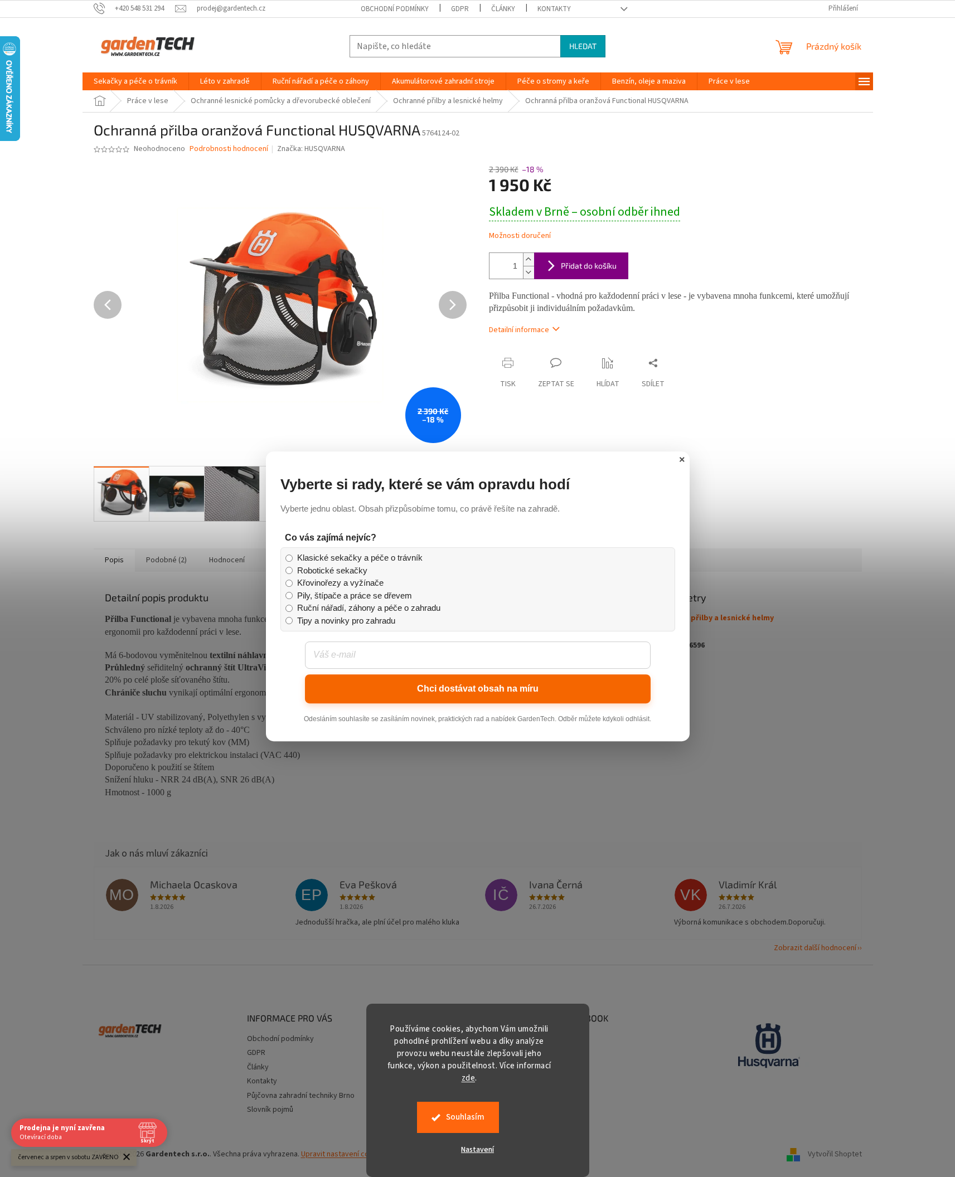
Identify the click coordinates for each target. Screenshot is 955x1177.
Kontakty (554, 9)
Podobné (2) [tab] (166, 560)
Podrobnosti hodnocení (229, 149)
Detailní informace (519, 329)
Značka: (311, 148)
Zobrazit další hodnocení (815, 948)
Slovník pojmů (270, 1109)
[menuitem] (135, 81)
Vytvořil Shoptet (835, 1154)
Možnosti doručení (520, 236)
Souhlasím (465, 1117)
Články (503, 9)
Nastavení (477, 1149)
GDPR (460, 9)
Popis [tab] (114, 560)
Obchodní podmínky (395, 9)
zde (469, 1078)
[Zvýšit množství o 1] (528, 259)
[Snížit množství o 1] (528, 272)
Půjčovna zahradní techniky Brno (301, 1095)
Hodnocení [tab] (227, 560)
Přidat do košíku (589, 265)
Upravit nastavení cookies (344, 1154)
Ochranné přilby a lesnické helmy (714, 618)
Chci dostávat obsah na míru (478, 688)
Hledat (583, 46)
